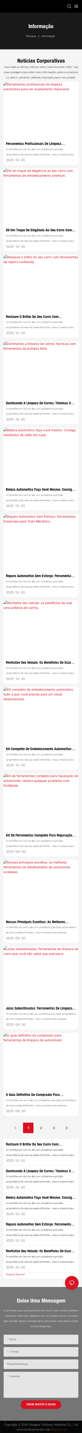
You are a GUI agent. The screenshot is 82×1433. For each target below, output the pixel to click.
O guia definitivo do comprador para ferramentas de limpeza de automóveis (35, 1094)
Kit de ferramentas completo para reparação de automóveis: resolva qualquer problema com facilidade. (39, 835)
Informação (48, 36)
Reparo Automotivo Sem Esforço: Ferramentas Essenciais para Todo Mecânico (39, 575)
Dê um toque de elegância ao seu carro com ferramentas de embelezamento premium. (39, 230)
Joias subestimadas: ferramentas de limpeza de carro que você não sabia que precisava (39, 1008)
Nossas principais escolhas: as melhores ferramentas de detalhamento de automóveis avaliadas (39, 921)
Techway (31, 36)
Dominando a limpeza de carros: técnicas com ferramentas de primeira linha (41, 403)
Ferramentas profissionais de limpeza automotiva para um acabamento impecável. (39, 143)
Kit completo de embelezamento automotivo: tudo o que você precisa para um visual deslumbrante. (39, 748)
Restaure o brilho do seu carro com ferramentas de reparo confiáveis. (32, 316)
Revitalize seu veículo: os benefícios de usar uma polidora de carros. (38, 662)
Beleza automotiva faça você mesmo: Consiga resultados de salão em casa (40, 489)
